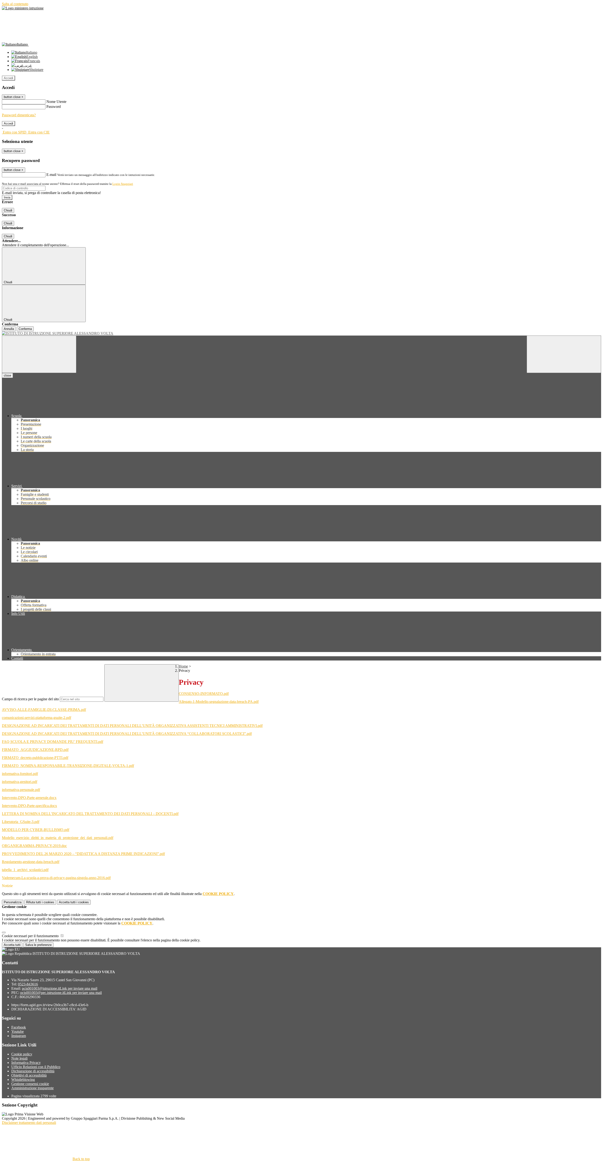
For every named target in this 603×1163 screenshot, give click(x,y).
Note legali (19, 1058)
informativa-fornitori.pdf (20, 774)
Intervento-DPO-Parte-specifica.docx (29, 806)
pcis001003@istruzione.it (59, 988)
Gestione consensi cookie (30, 1084)
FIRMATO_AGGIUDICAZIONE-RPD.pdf (35, 750)
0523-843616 (28, 984)
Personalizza (12, 902)
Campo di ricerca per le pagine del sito (30, 699)
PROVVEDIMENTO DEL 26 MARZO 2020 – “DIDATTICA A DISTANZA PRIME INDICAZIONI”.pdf (83, 854)
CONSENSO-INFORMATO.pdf (204, 694)
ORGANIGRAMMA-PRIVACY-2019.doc (34, 846)
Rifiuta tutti (40, 902)
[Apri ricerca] (564, 354)
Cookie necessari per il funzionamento (31, 936)
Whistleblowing (23, 1080)
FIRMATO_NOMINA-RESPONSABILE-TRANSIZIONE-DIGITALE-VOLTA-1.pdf (68, 766)
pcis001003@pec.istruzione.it (61, 993)
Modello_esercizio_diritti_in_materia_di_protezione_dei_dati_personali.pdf (57, 838)
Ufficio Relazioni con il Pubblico (35, 1067)
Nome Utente (56, 102)
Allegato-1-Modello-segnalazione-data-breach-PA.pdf (219, 702)
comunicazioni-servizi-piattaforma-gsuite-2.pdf (36, 718)
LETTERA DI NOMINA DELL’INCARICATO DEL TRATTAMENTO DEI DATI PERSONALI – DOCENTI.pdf (90, 814)
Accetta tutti (74, 902)
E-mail (51, 175)
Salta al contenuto (15, 4)
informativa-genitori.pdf (19, 782)
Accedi (8, 78)
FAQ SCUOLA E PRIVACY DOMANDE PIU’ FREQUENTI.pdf (52, 742)
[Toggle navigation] (39, 354)
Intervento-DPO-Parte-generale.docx (29, 798)
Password (53, 107)
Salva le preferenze (38, 945)
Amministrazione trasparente (32, 1088)
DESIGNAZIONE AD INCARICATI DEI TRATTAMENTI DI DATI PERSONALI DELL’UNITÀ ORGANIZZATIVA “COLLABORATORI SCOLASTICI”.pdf (127, 734)
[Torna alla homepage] (301, 333)
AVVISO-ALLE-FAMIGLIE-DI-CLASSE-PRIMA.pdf (44, 710)
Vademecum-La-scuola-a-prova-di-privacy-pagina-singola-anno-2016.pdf (56, 878)
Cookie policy (21, 1054)
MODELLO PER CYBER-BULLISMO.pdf (35, 830)
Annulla (9, 329)
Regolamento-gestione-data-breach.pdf (30, 862)
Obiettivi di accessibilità (29, 1075)
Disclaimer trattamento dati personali (29, 1123)
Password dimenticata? (19, 115)
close (7, 375)
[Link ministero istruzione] (23, 8)
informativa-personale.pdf (21, 790)
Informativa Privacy (26, 1063)
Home (183, 666)
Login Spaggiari (122, 184)
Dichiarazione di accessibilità (32, 1071)
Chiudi (8, 210)
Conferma (25, 329)
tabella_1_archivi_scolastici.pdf (25, 870)
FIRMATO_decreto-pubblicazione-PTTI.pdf (35, 758)
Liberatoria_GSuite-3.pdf (20, 822)
